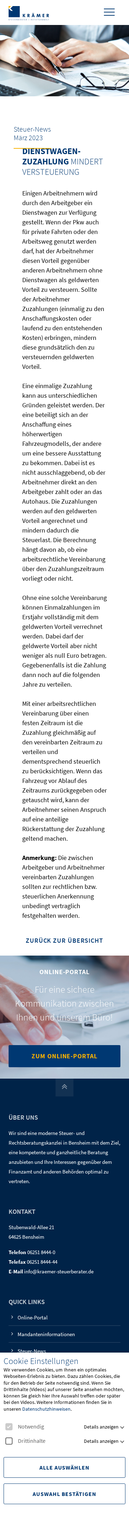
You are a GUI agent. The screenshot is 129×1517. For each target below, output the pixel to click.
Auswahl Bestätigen (64, 1493)
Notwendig (31, 1426)
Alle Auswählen (64, 1467)
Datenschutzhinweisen (46, 1409)
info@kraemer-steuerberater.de (59, 1271)
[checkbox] (9, 1426)
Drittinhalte (32, 1440)
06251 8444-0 (41, 1252)
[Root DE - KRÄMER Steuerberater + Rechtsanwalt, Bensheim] (29, 12)
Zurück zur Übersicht (64, 940)
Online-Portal (33, 1317)
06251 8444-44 (42, 1261)
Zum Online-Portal (64, 1056)
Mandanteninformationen (46, 1334)
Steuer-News (32, 1351)
